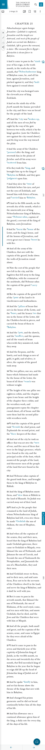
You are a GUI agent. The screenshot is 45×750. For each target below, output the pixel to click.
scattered (11, 162)
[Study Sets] (24, 11)
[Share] (3, 47)
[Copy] (3, 43)
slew (20, 495)
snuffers (19, 336)
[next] (34, 747)
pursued (12, 152)
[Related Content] (35, 11)
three (13, 433)
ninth (37, 61)
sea (34, 313)
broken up (34, 119)
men (37, 442)
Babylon (11, 175)
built (37, 82)
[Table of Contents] (3, 11)
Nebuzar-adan (20, 217)
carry (34, 285)
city (21, 119)
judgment (12, 178)
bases (13, 313)
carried (15, 197)
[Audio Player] (36, 741)
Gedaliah (21, 521)
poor (16, 297)
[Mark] (3, 37)
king (28, 168)
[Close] (3, 32)
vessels (27, 381)
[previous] (11, 747)
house (30, 229)
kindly (27, 682)
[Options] (40, 11)
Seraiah (16, 427)
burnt (20, 229)
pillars (22, 306)
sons (29, 183)
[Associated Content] (43, 61)
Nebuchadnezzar (27, 71)
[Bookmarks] (29, 11)
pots (21, 332)
